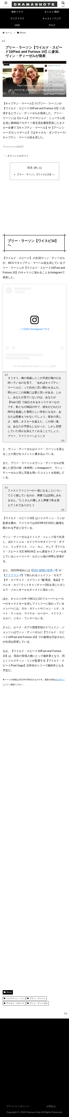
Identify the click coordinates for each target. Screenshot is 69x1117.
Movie (9, 992)
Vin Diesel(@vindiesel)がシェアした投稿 (34, 366)
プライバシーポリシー (18, 1106)
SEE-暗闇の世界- (43, 570)
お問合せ (51, 1106)
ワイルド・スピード (15, 1003)
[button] (62, 680)
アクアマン (12, 575)
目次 (30, 167)
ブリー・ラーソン (38, 998)
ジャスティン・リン (15, 998)
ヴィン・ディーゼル (39, 1003)
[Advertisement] (34, 207)
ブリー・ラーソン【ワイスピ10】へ (36, 174)
